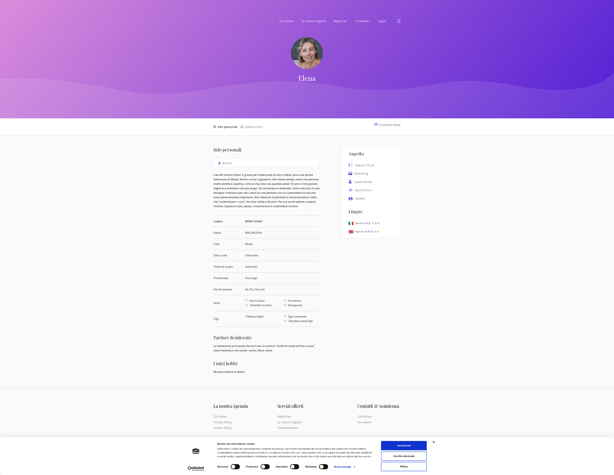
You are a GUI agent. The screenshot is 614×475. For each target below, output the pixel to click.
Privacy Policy (222, 422)
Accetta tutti (404, 445)
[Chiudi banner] (434, 442)
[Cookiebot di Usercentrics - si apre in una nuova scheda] (196, 468)
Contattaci (362, 21)
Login (382, 21)
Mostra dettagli (342, 466)
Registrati (340, 21)
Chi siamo (220, 416)
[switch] (265, 466)
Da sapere (364, 422)
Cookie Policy (222, 428)
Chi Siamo (286, 21)
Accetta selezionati (403, 456)
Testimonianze (287, 428)
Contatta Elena (390, 125)
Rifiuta (404, 466)
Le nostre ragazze (314, 21)
